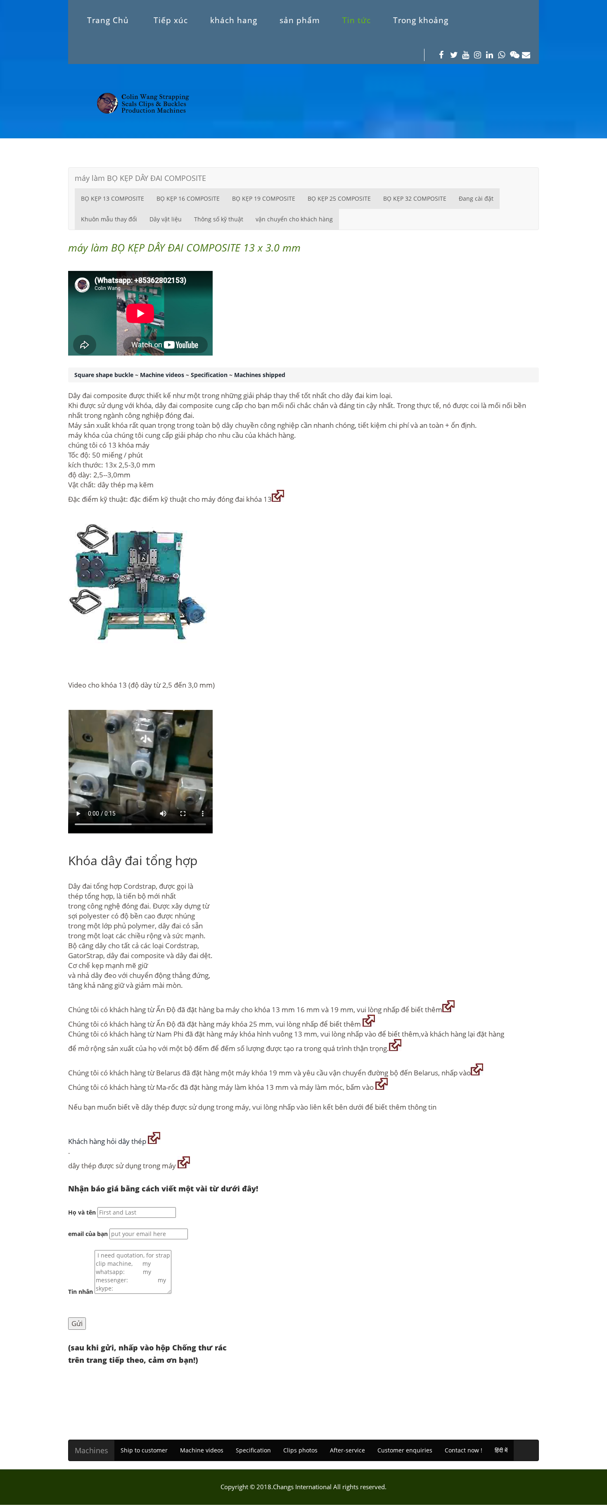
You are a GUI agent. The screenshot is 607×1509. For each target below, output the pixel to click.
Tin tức (356, 20)
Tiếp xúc (171, 20)
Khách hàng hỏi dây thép (108, 1141)
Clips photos (300, 1450)
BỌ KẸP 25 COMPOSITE (339, 198)
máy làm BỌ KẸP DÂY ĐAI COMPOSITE (140, 178)
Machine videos (162, 375)
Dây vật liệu (165, 219)
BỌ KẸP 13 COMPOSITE (112, 198)
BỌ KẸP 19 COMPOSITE (263, 198)
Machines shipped (259, 375)
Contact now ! (463, 1450)
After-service (347, 1450)
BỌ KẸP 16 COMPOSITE (188, 198)
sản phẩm (300, 20)
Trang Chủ (109, 20)
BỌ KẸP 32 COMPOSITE (414, 198)
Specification (209, 375)
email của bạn (88, 1234)
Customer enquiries (404, 1450)
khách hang (233, 20)
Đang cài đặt (476, 198)
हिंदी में (501, 1450)
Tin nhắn (80, 1291)
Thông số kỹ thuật (218, 219)
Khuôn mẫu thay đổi (109, 219)
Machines (91, 1450)
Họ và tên (82, 1212)
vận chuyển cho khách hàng (294, 219)
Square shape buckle (103, 375)
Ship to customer (144, 1450)
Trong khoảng (420, 20)
